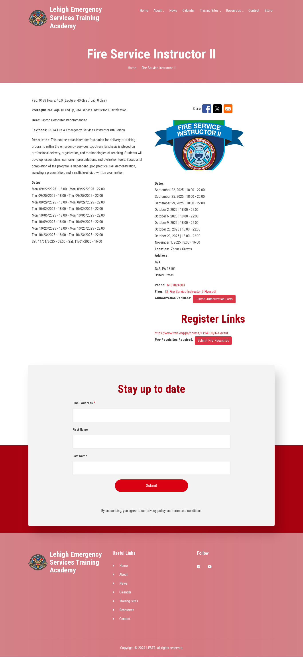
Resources (126, 610)
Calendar (125, 592)
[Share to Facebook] (206, 108)
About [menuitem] (159, 13)
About (123, 574)
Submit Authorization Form (214, 299)
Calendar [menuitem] (189, 10)
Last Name (80, 456)
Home (123, 566)
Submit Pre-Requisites (213, 340)
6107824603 (176, 285)
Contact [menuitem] (253, 10)
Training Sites (128, 601)
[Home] (37, 18)
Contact (124, 619)
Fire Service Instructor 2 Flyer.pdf (192, 291)
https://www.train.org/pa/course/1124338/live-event (191, 333)
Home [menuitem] (144, 10)
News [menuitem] (173, 10)
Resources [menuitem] (235, 13)
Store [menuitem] (268, 10)
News (123, 583)
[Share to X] (217, 108)
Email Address (83, 403)
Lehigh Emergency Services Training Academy (76, 17)
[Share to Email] (228, 108)
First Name (80, 430)
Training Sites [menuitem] (211, 13)
